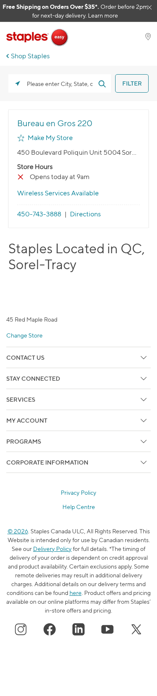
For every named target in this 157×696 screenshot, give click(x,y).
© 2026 (18, 531)
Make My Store (50, 138)
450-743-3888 (39, 214)
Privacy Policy (78, 493)
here (75, 592)
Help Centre (78, 507)
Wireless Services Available (58, 193)
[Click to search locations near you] (17, 83)
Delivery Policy (52, 548)
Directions (85, 214)
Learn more (103, 15)
